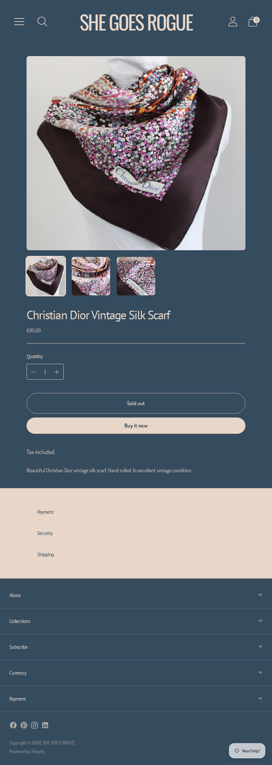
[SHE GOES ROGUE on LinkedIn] (45, 726)
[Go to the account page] (233, 21)
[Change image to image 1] (46, 276)
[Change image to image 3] (136, 276)
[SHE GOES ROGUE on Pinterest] (24, 726)
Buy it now (136, 425)
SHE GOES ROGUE (59, 742)
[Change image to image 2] (91, 276)
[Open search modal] (42, 21)
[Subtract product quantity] (56, 372)
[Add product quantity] (33, 372)
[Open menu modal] (19, 21)
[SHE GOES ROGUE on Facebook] (13, 726)
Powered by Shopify (27, 751)
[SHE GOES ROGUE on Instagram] (34, 726)
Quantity (34, 356)
